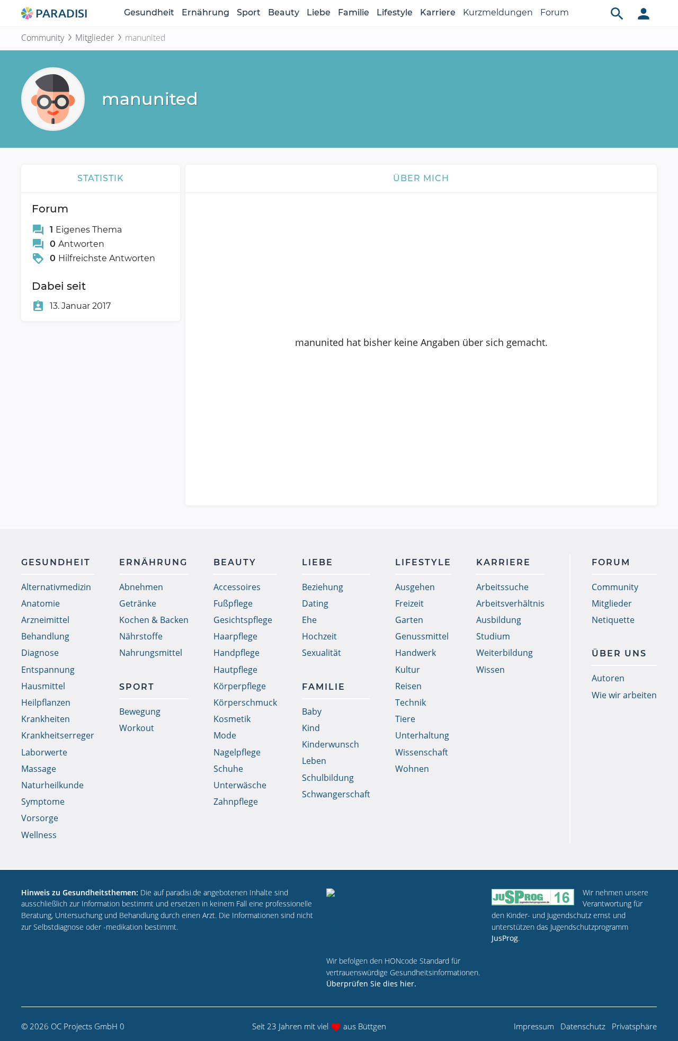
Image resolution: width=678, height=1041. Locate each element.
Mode (224, 735)
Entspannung (48, 669)
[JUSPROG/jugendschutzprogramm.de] (533, 897)
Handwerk (415, 653)
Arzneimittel (45, 620)
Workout (136, 728)
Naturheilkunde (52, 785)
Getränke (137, 603)
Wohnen (412, 769)
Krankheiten (45, 719)
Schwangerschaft (336, 794)
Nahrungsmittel (150, 653)
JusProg (505, 938)
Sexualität (321, 653)
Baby (312, 711)
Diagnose (40, 653)
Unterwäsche (239, 785)
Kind (311, 728)
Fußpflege (233, 603)
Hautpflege (235, 669)
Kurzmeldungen (498, 12)
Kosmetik (232, 719)
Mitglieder (94, 37)
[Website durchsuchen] (617, 13)
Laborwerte (44, 752)
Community (42, 37)
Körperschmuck (245, 702)
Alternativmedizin (56, 587)
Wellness (39, 835)
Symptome (43, 801)
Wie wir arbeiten (624, 695)
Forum (554, 12)
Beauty (283, 12)
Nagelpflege (237, 752)
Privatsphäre (634, 1026)
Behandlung (45, 636)
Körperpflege (239, 686)
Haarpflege (235, 636)
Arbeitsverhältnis (510, 603)
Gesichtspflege (242, 620)
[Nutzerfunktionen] (643, 13)
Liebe (319, 12)
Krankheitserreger (57, 735)
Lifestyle (395, 12)
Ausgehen (415, 587)
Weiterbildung (504, 653)
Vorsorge (39, 818)
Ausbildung (498, 620)
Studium (493, 636)
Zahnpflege (235, 801)
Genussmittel (422, 636)
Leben (314, 761)
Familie (353, 12)
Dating (315, 603)
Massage (38, 769)
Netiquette (613, 620)
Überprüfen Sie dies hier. (371, 983)
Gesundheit (149, 12)
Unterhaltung (422, 735)
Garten (409, 620)
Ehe (309, 620)
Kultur (407, 669)
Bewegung (139, 711)
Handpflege (236, 653)
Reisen (408, 686)
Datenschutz (582, 1026)
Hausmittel (43, 686)
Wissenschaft (421, 752)
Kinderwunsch (330, 744)
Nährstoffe (141, 636)
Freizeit (409, 603)
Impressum (534, 1026)
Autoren (608, 678)
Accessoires (237, 587)
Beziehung (322, 587)
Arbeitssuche (502, 587)
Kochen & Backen (154, 620)
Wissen (490, 669)
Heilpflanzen (45, 702)
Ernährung (205, 12)
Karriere (438, 12)
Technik (410, 702)
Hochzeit (319, 636)
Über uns (619, 653)
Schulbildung (328, 778)
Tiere (405, 719)
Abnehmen (141, 587)
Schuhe (228, 769)
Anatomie (40, 603)
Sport (249, 12)
